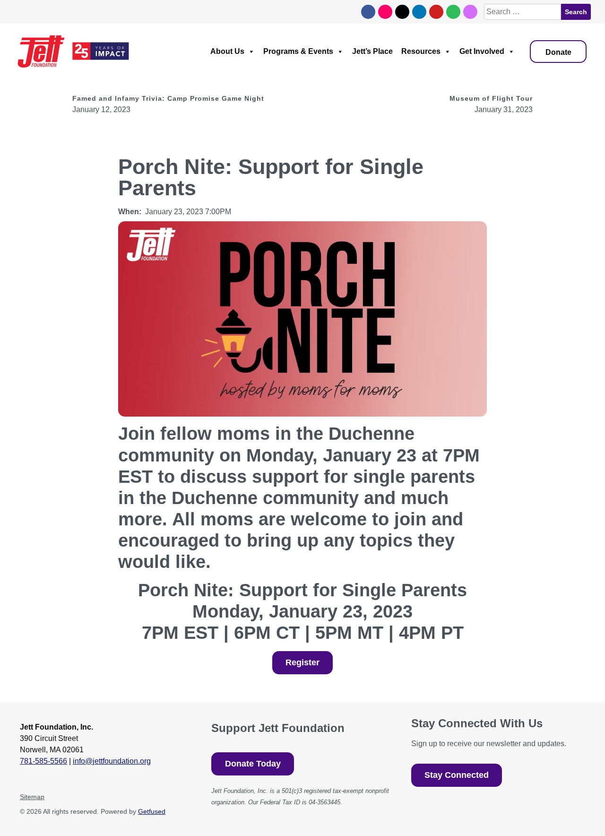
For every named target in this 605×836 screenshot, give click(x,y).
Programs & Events (281, 51)
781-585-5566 (44, 761)
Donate (556, 52)
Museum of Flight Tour (487, 98)
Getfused (171, 811)
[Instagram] (385, 12)
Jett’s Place (359, 51)
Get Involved (476, 51)
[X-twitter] (402, 12)
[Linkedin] (419, 12)
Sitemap (34, 796)
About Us (207, 51)
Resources (412, 51)
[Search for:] (521, 12)
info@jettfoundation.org (121, 761)
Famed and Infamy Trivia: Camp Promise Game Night (178, 98)
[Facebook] (368, 12)
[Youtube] (436, 12)
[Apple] (470, 12)
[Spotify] (453, 12)
